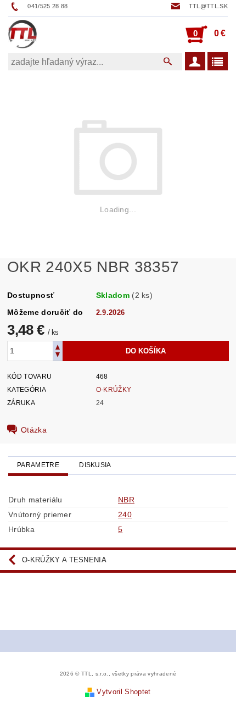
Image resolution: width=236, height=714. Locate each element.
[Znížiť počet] (58, 356)
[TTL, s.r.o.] (22, 34)
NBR (126, 499)
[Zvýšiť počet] (58, 346)
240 (125, 514)
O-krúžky (114, 390)
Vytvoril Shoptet (123, 692)
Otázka (34, 429)
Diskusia (95, 465)
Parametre (38, 465)
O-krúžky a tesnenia (64, 560)
